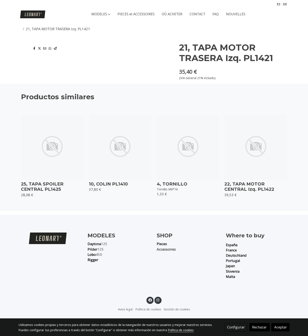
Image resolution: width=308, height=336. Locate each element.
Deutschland (236, 255)
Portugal (233, 260)
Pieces (162, 243)
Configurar (236, 327)
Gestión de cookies (177, 309)
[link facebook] (150, 300)
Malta (230, 276)
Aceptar (280, 327)
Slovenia (232, 271)
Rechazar (259, 327)
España (231, 244)
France (231, 250)
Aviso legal (125, 309)
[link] (32, 14)
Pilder (92, 249)
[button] (101, 14)
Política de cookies (148, 309)
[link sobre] (50, 238)
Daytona (94, 243)
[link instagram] (158, 300)
